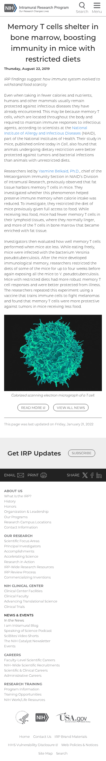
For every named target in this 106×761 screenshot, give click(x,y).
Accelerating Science (21, 556)
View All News (71, 408)
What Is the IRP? (17, 496)
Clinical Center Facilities (23, 591)
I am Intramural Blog (21, 625)
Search (62, 753)
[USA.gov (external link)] (73, 717)
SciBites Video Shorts (21, 636)
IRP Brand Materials (71, 736)
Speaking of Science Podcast (28, 630)
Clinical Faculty (16, 596)
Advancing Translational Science (30, 601)
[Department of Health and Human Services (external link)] (22, 717)
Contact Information (21, 527)
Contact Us (42, 736)
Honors (10, 506)
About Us (13, 491)
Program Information (21, 689)
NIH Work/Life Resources (24, 700)
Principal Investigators (22, 546)
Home (24, 736)
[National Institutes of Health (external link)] (42, 717)
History (10, 501)
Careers (12, 655)
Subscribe (82, 453)
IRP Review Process (20, 572)
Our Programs (16, 517)
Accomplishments (19, 551)
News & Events (18, 615)
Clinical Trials (14, 607)
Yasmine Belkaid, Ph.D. (59, 171)
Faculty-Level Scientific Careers (29, 660)
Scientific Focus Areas (21, 541)
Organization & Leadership (26, 511)
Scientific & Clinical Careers (26, 670)
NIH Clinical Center (23, 586)
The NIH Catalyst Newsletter (27, 641)
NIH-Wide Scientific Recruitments (32, 665)
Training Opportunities (22, 694)
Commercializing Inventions (27, 577)
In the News (14, 620)
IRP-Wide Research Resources (29, 567)
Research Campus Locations (27, 522)
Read (35, 408)
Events (9, 646)
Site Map (45, 753)
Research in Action (19, 562)
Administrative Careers (22, 675)
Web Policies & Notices (79, 745)
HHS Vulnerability (33, 745)
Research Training (23, 684)
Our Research (18, 536)
